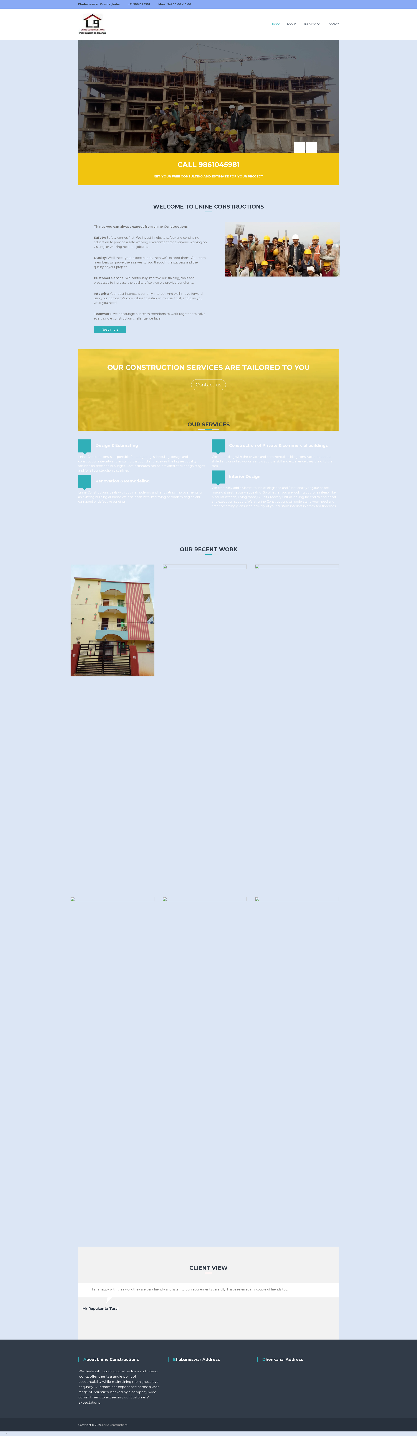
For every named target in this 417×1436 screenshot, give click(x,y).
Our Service (311, 24)
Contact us (208, 385)
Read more (110, 329)
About (291, 24)
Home (275, 24)
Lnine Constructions (114, 1424)
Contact (333, 24)
